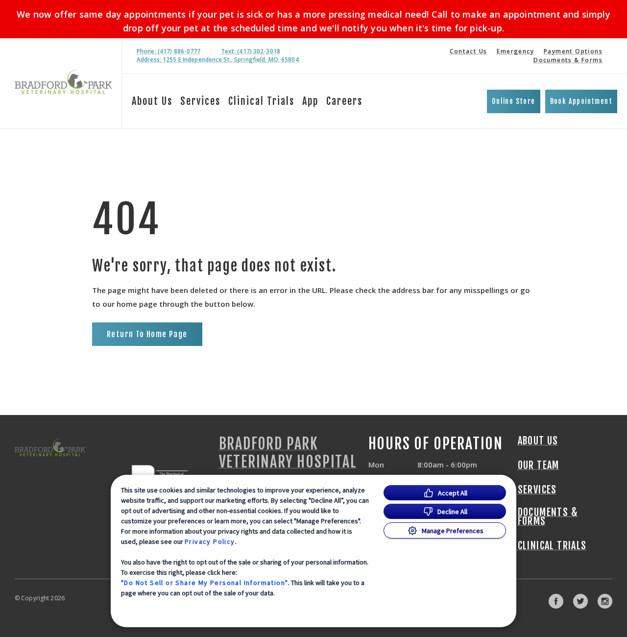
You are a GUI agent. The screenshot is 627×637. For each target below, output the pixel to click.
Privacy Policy (210, 541)
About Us (152, 101)
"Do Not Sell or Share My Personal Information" (204, 582)
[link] (63, 81)
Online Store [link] (513, 101)
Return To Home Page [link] (147, 334)
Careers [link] (344, 101)
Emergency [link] (515, 51)
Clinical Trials (261, 101)
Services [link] (200, 101)
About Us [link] (538, 441)
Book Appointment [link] (581, 101)
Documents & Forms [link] (568, 60)
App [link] (310, 101)
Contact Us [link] (468, 51)
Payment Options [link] (573, 51)
